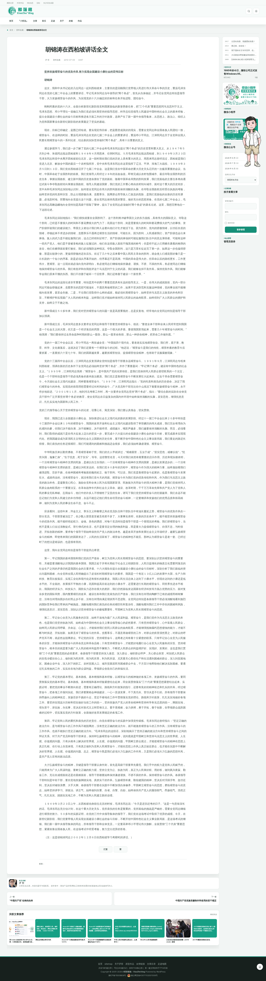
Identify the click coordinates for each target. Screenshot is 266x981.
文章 (35, 21)
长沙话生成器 (48, 3)
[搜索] (249, 11)
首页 (11, 21)
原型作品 (129, 964)
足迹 (53, 21)
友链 (71, 21)
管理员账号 (229, 201)
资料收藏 (20, 30)
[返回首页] (260, 967)
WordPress (160, 972)
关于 (62, 21)
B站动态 (30, 3)
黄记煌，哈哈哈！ (238, 46)
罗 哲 (47, 60)
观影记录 (10, 3)
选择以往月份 (230, 174)
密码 (226, 212)
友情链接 (140, 964)
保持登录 (231, 223)
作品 (80, 21)
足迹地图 (162, 964)
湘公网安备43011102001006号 (144, 975)
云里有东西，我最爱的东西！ (243, 41)
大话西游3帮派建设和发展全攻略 (244, 55)
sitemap (109, 964)
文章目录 (151, 964)
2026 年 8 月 (230, 158)
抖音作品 (20, 3)
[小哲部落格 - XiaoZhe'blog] (23, 10)
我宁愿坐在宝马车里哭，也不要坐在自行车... (244, 50)
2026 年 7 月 (230, 163)
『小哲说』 (23, 21)
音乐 (44, 21)
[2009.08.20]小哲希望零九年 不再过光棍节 (244, 59)
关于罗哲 (119, 964)
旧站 (38, 3)
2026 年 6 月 (230, 168)
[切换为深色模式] (256, 11)
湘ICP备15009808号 (117, 975)
